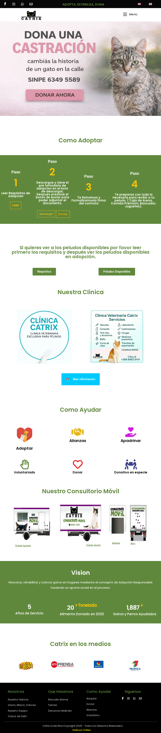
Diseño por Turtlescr (82, 730)
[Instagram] (14, 4)
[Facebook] (5, 4)
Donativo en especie (130, 472)
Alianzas (77, 440)
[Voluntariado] (24, 464)
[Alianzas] (78, 432)
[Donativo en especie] (131, 464)
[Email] (31, 4)
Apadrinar (131, 440)
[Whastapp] (22, 4)
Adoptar (24, 448)
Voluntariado (24, 472)
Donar (78, 472)
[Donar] (78, 464)
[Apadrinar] (131, 432)
